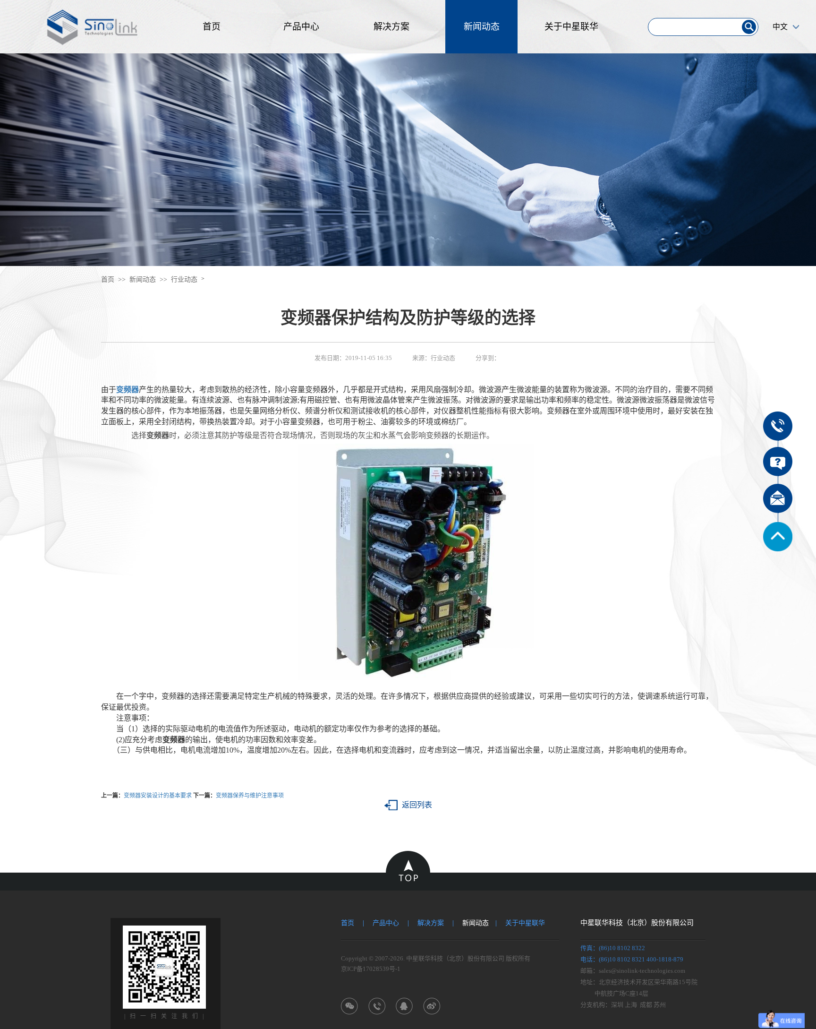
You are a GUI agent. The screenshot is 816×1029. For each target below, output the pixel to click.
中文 (780, 27)
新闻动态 (482, 27)
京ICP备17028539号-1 (370, 968)
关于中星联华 (571, 27)
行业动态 (184, 279)
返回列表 (417, 805)
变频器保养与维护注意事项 (250, 795)
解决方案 (391, 27)
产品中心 (301, 27)
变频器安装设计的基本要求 (158, 795)
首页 (212, 27)
